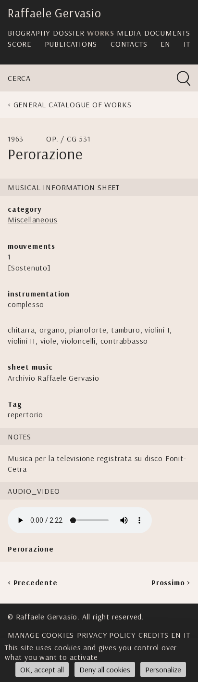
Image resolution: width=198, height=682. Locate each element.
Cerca (19, 78)
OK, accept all (42, 669)
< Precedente (33, 582)
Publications (71, 44)
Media (129, 33)
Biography (29, 33)
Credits (153, 635)
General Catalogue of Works (72, 104)
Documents (167, 33)
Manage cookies (41, 635)
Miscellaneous (32, 219)
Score (19, 44)
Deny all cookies (104, 669)
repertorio (25, 414)
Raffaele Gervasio (54, 13)
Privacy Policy (106, 635)
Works (100, 33)
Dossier (69, 33)
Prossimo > (170, 582)
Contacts (129, 44)
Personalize (163, 669)
